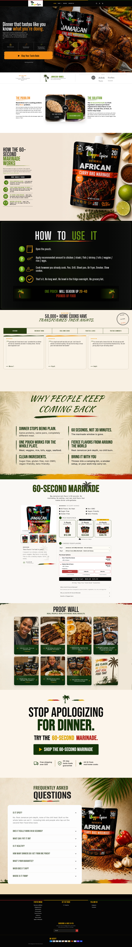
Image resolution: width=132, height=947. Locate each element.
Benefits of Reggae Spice (66, 596)
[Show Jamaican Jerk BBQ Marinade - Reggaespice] (52, 539)
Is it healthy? (19, 846)
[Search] (96, 3)
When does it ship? (21, 868)
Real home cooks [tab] (65, 331)
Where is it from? (20, 876)
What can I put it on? (22, 838)
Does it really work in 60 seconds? (28, 831)
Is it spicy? (17, 812)
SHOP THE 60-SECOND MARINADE (68, 749)
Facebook (94, 907)
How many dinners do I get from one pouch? (31, 853)
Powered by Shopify (39, 943)
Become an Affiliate (38, 905)
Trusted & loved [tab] (90, 331)
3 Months (102, 571)
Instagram (94, 905)
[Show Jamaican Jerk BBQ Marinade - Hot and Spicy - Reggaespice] (25, 539)
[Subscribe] (77, 930)
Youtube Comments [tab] (116, 331)
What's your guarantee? (23, 861)
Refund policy (38, 909)
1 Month (70, 571)
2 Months (86, 571)
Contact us (38, 915)
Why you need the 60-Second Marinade (70, 592)
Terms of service (38, 913)
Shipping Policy (38, 907)
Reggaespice (33, 943)
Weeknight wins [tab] (39, 331)
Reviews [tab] (15, 331)
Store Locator (38, 917)
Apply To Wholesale (38, 919)
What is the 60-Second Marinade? (69, 587)
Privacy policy (38, 911)
